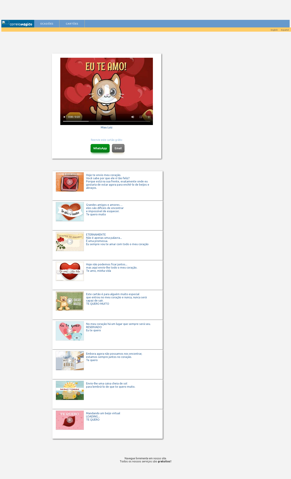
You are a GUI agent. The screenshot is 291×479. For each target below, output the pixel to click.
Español (285, 30)
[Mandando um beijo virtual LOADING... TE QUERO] (109, 438)
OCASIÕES (46, 23)
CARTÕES (72, 23)
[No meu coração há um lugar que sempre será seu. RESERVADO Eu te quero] (109, 349)
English (274, 30)
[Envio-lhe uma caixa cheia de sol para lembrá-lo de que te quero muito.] (109, 409)
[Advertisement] (103, 10)
